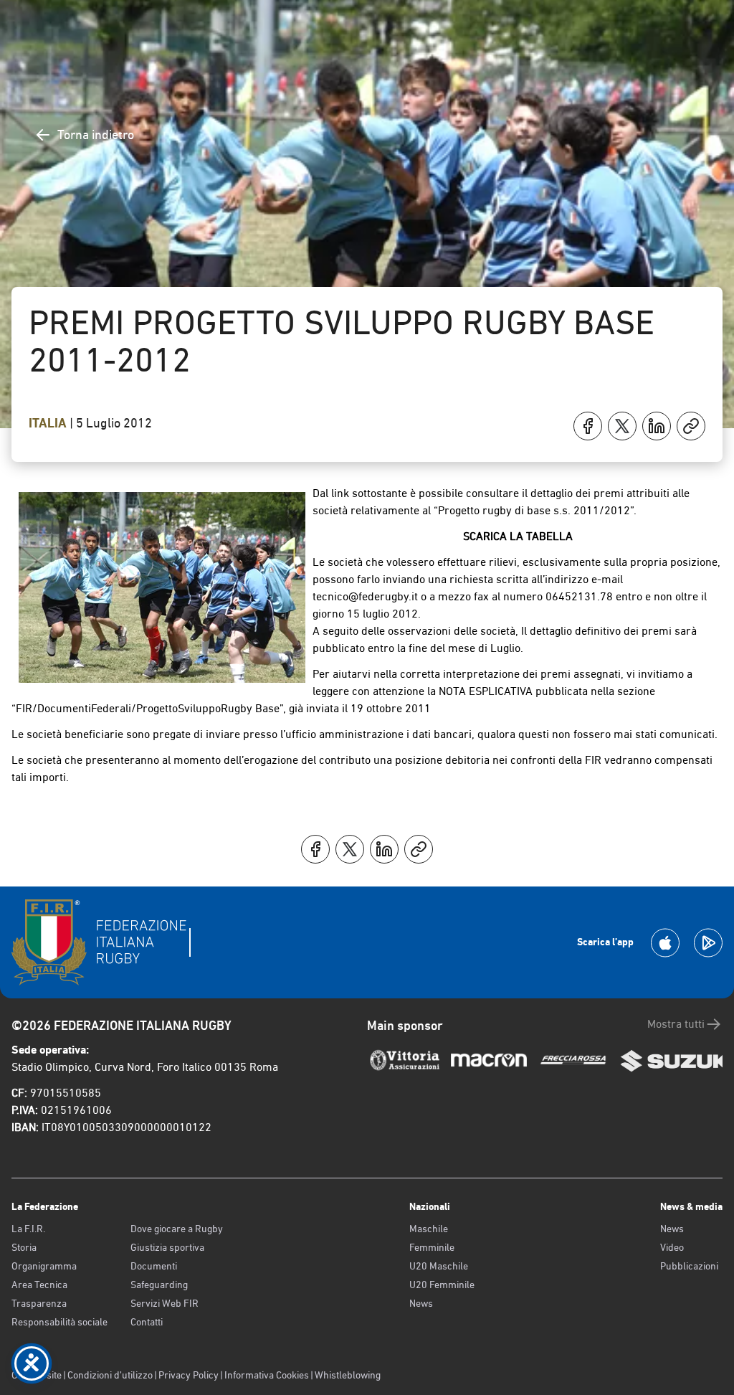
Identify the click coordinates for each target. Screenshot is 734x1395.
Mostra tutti (676, 1024)
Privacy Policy (188, 1375)
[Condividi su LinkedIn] (656, 426)
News (421, 1303)
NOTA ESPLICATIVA (487, 691)
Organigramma (44, 1266)
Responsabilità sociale (59, 1322)
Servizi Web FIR (164, 1303)
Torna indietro (95, 134)
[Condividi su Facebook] (587, 426)
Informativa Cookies (266, 1375)
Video (672, 1247)
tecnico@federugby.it (365, 596)
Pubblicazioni (689, 1266)
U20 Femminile (442, 1284)
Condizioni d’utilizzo (110, 1375)
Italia (49, 423)
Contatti (146, 1322)
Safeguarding (159, 1284)
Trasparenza (39, 1303)
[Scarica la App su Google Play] (708, 942)
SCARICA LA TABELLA (518, 536)
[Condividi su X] (622, 426)
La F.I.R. (28, 1228)
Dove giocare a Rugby (176, 1228)
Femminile (431, 1247)
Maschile (428, 1228)
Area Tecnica (39, 1284)
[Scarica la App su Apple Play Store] (665, 942)
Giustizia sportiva (167, 1247)
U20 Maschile (438, 1266)
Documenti (153, 1266)
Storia (24, 1247)
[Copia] (691, 426)
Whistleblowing (348, 1375)
